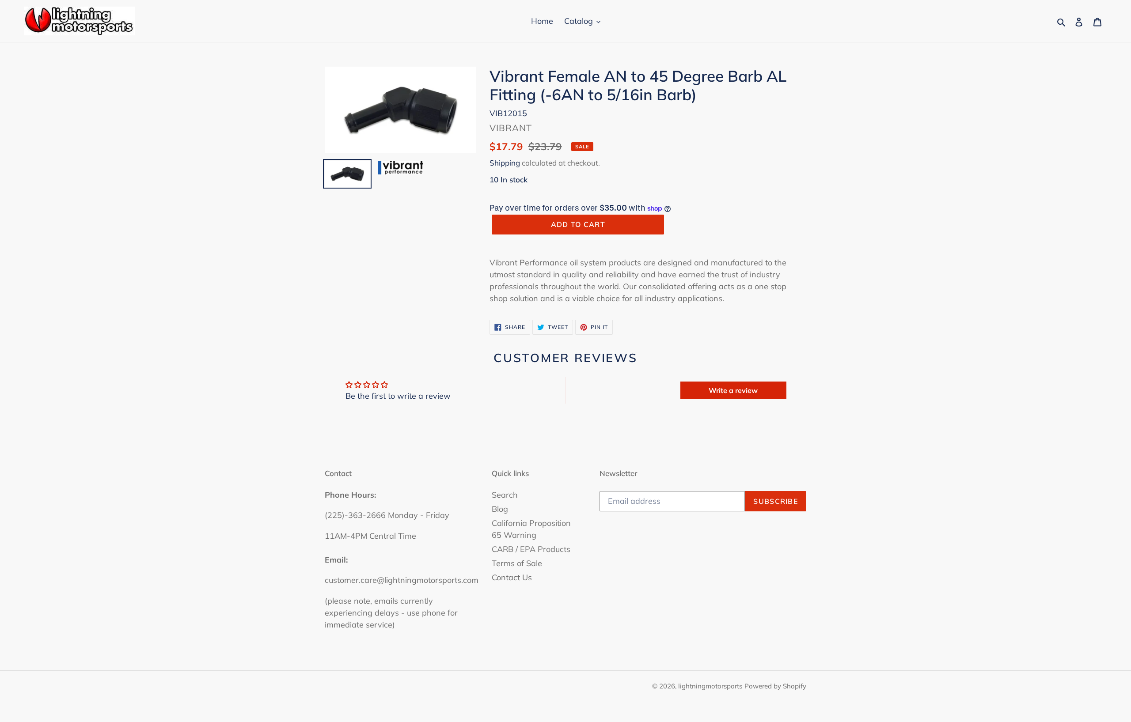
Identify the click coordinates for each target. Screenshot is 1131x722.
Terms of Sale (517, 563)
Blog (500, 509)
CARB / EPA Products (531, 549)
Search (505, 495)
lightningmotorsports (710, 686)
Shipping (505, 162)
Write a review (733, 390)
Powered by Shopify (775, 686)
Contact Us (512, 577)
